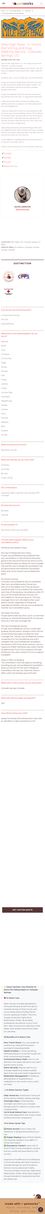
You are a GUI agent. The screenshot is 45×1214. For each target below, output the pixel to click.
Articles (35, 1207)
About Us (10, 1207)
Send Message (22, 209)
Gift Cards (14, 1211)
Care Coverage (23, 1207)
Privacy (32, 1211)
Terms (24, 1211)
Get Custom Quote (22, 910)
